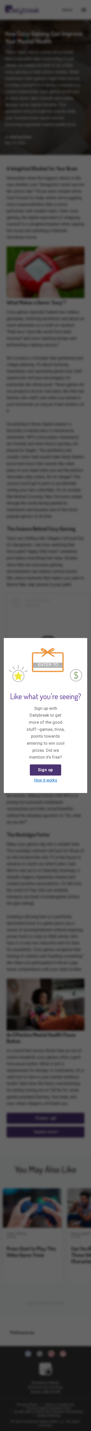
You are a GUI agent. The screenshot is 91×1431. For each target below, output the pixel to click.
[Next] (82, 643)
